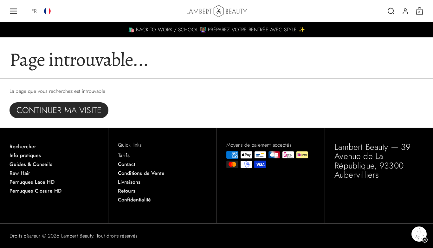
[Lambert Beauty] (216, 11)
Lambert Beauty (77, 235)
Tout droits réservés (116, 235)
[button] (34, 11)
